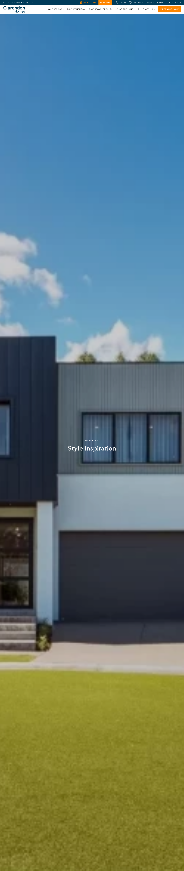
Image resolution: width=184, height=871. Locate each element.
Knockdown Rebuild (100, 9)
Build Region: (9, 2)
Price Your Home (169, 9)
